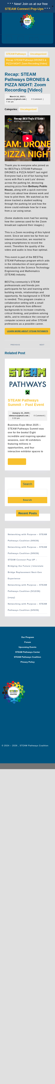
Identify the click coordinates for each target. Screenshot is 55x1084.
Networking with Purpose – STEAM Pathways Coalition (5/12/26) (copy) (27, 591)
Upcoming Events (27, 647)
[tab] (9, 39)
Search (27, 484)
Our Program (27, 637)
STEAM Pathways (16, 54)
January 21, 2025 (20, 413)
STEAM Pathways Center (27, 652)
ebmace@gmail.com (16, 99)
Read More (18, 462)
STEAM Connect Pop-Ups (24, 9)
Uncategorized (38, 54)
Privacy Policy (28, 662)
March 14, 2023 (17, 97)
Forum (27, 642)
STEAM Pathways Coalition (27, 657)
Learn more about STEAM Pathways (27, 331)
